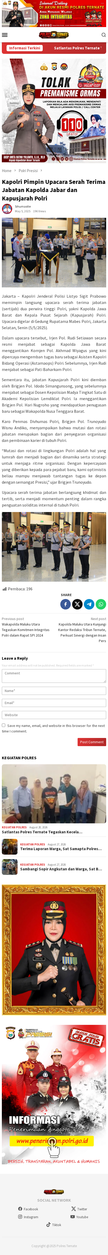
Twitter (82, 1209)
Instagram (31, 1217)
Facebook (31, 1209)
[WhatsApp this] (101, 604)
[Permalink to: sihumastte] (7, 208)
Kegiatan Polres (14, 827)
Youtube (82, 1217)
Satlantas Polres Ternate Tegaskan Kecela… (42, 832)
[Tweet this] (77, 604)
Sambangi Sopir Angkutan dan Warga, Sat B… (61, 869)
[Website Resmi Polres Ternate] (54, 34)
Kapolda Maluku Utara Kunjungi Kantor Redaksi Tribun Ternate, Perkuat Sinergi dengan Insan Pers (82, 629)
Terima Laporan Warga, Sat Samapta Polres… (61, 848)
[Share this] (65, 604)
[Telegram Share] (89, 604)
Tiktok (56, 1225)
